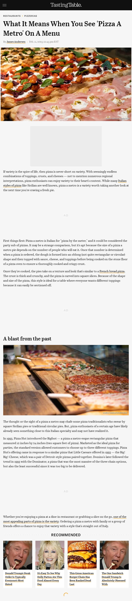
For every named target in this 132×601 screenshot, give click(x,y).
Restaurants (12, 16)
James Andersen (16, 41)
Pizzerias (30, 16)
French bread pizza (111, 271)
